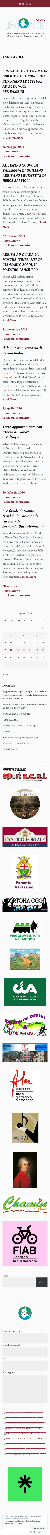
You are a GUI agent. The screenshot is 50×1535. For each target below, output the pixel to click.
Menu (26, 4)
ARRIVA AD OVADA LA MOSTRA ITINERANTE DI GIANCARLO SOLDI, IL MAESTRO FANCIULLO (22, 262)
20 (24, 650)
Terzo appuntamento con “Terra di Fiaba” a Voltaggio (22, 432)
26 (17, 657)
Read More (16, 138)
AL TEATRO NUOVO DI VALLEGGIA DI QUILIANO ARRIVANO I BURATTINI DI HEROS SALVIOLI (24, 173)
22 (37, 650)
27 (24, 657)
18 (11, 650)
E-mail (11, 1344)
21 (30, 650)
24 (4, 657)
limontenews (11, 151)
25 (11, 657)
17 (4, 650)
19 (17, 650)
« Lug (5, 673)
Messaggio (8, 1372)
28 (30, 657)
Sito (4, 1358)
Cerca (5, 1275)
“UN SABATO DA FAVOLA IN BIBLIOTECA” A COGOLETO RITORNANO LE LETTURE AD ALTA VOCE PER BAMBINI (25, 81)
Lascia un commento (16, 156)
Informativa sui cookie (13, 1523)
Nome (11, 1331)
